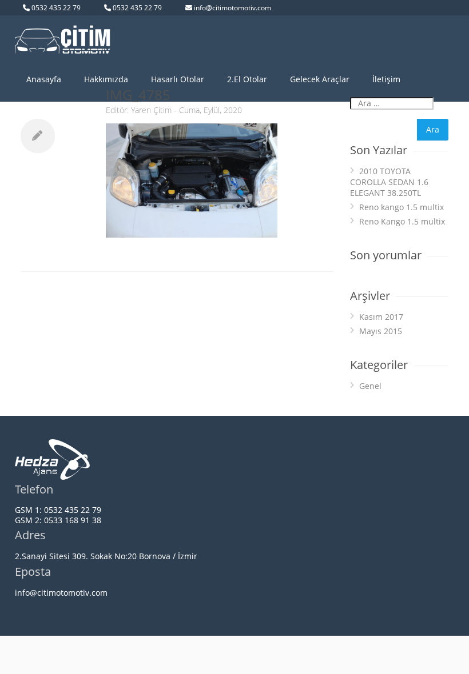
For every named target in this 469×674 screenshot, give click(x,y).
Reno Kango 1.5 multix (402, 221)
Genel (370, 385)
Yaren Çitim (151, 110)
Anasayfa (43, 79)
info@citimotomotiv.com (232, 8)
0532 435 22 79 (56, 8)
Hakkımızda (106, 79)
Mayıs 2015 (380, 331)
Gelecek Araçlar (319, 79)
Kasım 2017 (381, 316)
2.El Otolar (247, 79)
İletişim (386, 79)
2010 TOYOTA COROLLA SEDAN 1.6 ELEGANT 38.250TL (389, 182)
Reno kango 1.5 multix (401, 207)
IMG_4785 (138, 94)
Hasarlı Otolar (177, 79)
